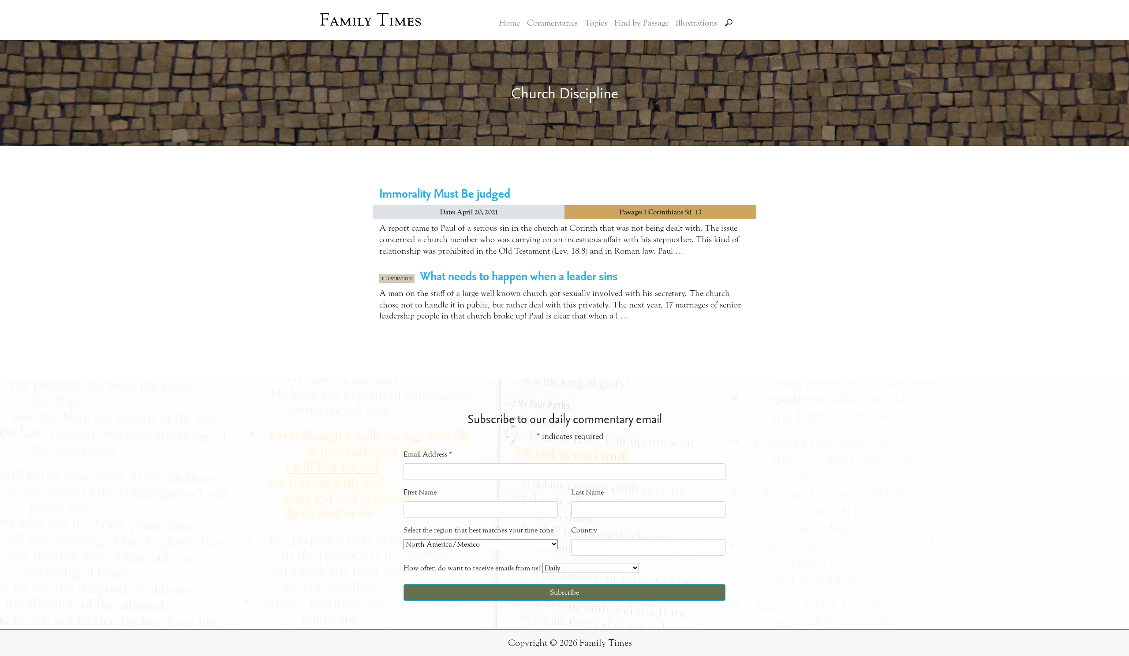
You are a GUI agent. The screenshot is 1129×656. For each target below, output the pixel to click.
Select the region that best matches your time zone (478, 530)
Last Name (587, 492)
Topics (596, 23)
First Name (420, 492)
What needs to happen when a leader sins (518, 275)
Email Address (428, 454)
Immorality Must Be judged (444, 193)
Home (509, 23)
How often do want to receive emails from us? (472, 568)
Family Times (371, 19)
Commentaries (552, 23)
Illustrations (696, 23)
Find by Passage (641, 23)
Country (584, 530)
